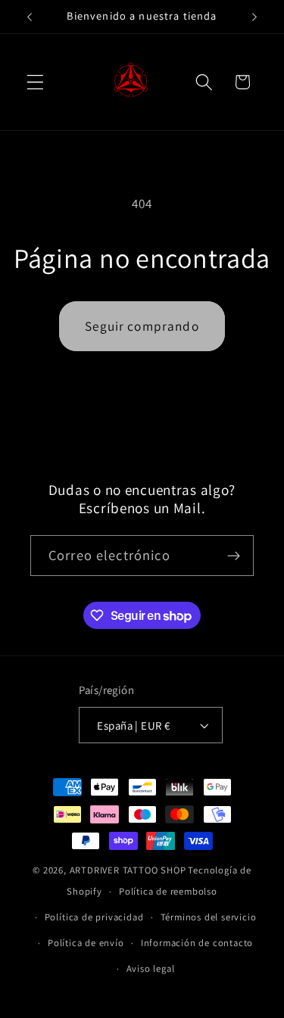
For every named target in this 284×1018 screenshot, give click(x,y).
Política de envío (86, 942)
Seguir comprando (141, 326)
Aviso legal (150, 968)
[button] (35, 82)
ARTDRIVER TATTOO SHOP (128, 870)
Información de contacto (197, 942)
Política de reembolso (168, 891)
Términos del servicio (209, 917)
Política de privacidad (94, 917)
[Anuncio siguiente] (254, 16)
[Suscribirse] (233, 555)
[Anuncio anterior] (29, 16)
